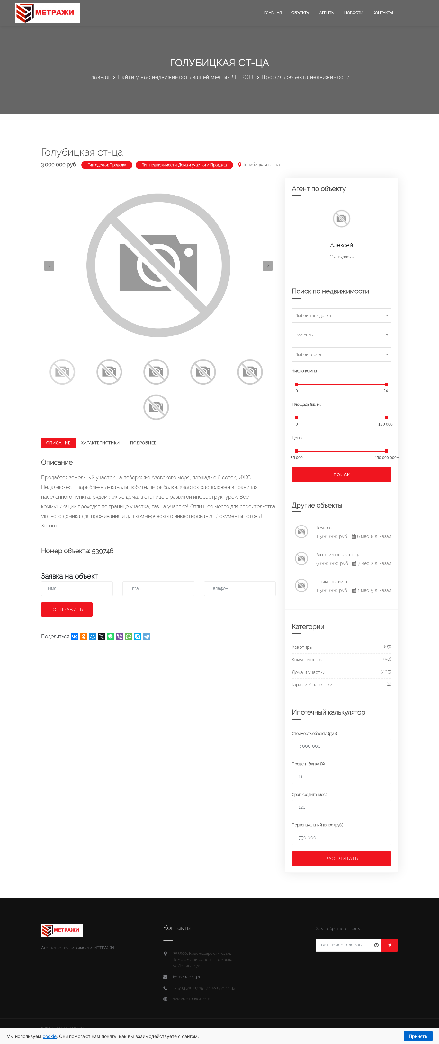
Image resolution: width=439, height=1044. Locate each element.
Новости (353, 13)
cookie (50, 1036)
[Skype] (137, 636)
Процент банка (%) (308, 764)
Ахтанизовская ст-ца (338, 554)
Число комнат (305, 371)
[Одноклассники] (83, 636)
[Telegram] (146, 636)
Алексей (341, 245)
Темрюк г (325, 527)
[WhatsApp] (128, 636)
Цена (297, 437)
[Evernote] (110, 636)
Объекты (300, 13)
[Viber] (119, 636)
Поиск (342, 474)
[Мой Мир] (92, 636)
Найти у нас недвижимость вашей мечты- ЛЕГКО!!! (186, 77)
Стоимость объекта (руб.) (314, 733)
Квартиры (302, 647)
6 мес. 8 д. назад (373, 536)
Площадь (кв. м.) (306, 404)
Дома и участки (308, 672)
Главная (273, 13)
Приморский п (331, 581)
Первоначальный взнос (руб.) (317, 825)
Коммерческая (307, 659)
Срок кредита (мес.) (309, 794)
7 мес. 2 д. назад (373, 563)
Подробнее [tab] (143, 443)
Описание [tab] (58, 443)
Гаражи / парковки (312, 684)
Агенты (327, 13)
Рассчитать (341, 858)
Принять (418, 1036)
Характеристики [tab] (100, 443)
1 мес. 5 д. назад (373, 590)
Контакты (383, 13)
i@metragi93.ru (187, 976)
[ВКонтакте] (74, 636)
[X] (101, 636)
